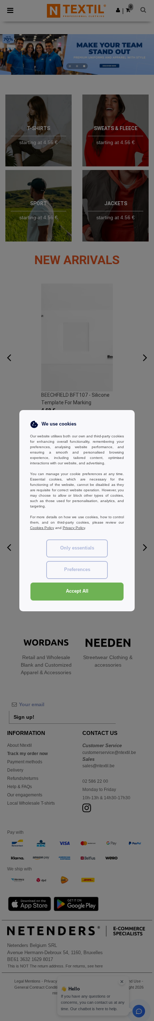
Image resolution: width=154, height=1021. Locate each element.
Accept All (77, 591)
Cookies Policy (42, 528)
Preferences (77, 569)
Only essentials (77, 548)
